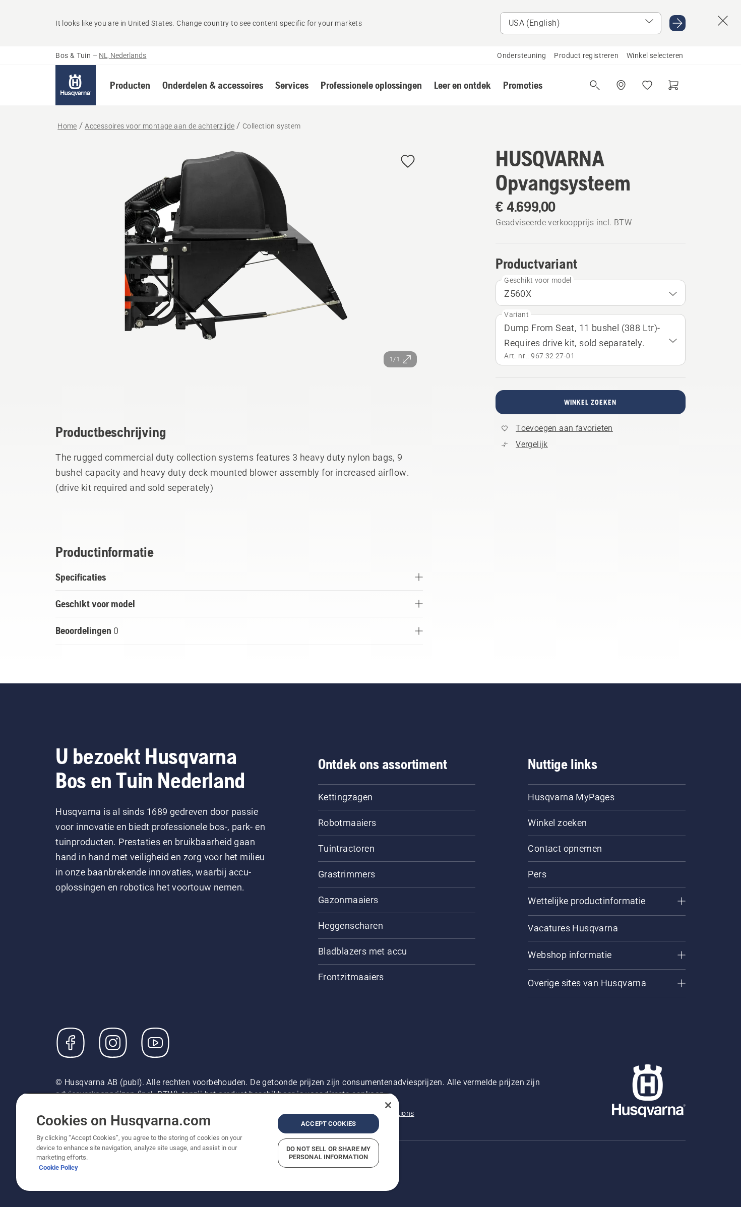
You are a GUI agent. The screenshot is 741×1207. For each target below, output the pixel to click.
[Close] (388, 1105)
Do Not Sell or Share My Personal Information (328, 1153)
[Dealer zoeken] (621, 85)
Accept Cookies (328, 1123)
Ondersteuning (521, 55)
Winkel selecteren (655, 55)
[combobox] (590, 293)
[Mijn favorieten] (647, 85)
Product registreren (586, 55)
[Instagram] (113, 1043)
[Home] (75, 85)
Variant (516, 314)
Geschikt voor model (538, 280)
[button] (130, 85)
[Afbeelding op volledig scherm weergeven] (239, 271)
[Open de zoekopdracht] (595, 85)
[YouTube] (155, 1043)
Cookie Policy (58, 1167)
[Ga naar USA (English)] (677, 23)
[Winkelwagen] (673, 85)
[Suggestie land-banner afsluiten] (723, 21)
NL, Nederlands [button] (122, 55)
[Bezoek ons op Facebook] (70, 1043)
